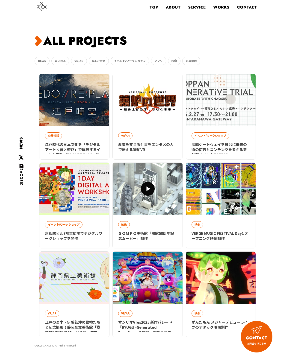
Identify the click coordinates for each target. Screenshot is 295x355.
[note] (21, 166)
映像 (174, 60)
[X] (21, 157)
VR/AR (78, 60)
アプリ (158, 60)
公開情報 (53, 135)
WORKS (60, 60)
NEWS (42, 60)
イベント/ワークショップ (130, 60)
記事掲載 (191, 60)
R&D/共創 (98, 60)
